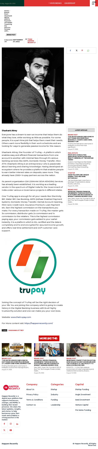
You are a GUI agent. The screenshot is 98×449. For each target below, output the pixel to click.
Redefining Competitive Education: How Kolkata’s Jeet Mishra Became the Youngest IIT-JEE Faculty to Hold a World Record (81, 362)
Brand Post (6, 13)
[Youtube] (10, 430)
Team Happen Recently (32, 40)
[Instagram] (10, 424)
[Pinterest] (82, 50)
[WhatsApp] (88, 50)
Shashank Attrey (16, 330)
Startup (71, 173)
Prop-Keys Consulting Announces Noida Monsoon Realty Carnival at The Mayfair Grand (80, 157)
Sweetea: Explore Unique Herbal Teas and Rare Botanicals (78, 176)
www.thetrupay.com (21, 317)
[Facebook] (70, 50)
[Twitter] (76, 50)
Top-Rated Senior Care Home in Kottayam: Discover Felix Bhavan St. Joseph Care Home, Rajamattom (81, 139)
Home (6, 11)
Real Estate (73, 153)
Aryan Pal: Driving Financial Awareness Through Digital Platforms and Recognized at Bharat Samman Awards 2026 (80, 194)
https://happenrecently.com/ (38, 323)
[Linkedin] (17, 424)
